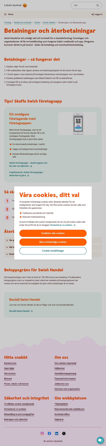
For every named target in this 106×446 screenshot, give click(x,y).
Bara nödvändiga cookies (53, 242)
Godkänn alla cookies (53, 233)
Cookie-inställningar (53, 250)
